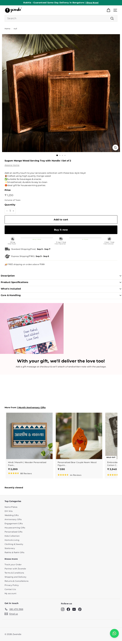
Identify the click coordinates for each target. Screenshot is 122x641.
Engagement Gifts (14, 523)
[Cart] (108, 10)
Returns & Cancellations (16, 581)
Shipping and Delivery (16, 577)
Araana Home (12, 165)
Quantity (10, 204)
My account (10, 593)
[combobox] (61, 18)
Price (8, 190)
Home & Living (12, 540)
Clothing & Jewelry (14, 544)
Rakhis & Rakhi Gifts (14, 552)
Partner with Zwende (15, 568)
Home (7, 28)
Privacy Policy (12, 585)
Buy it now (61, 229)
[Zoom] (115, 147)
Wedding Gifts (12, 515)
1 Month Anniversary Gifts (31, 407)
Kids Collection (12, 536)
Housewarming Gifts (15, 527)
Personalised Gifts (14, 532)
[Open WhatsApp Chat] (114, 633)
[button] (20, 473)
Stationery (10, 548)
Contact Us (10, 589)
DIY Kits (9, 511)
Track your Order (13, 564)
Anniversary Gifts (13, 519)
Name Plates (11, 507)
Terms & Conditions (14, 573)
